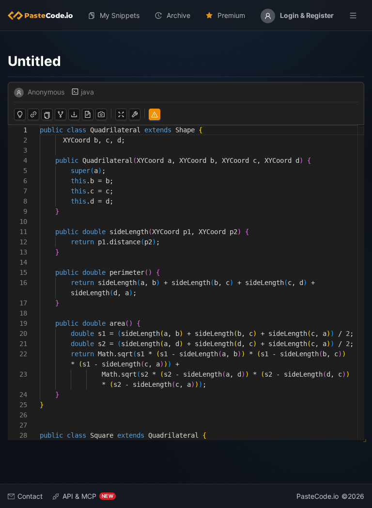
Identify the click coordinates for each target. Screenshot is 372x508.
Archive (178, 15)
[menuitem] (44, 15)
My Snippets (120, 15)
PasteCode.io (317, 496)
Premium (231, 15)
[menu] (186, 15)
